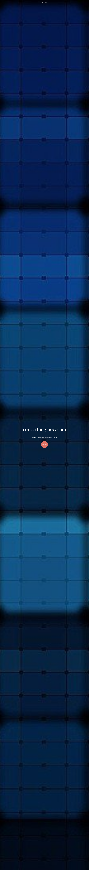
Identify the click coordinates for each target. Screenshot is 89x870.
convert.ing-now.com (44, 429)
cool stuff (44, 445)
